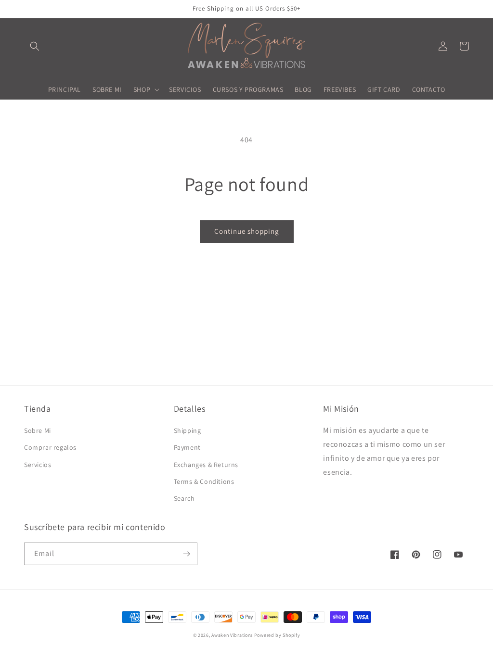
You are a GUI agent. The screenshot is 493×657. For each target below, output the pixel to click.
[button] (34, 46)
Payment (187, 447)
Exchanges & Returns (206, 464)
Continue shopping (246, 231)
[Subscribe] (186, 554)
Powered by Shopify (277, 635)
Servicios (37, 464)
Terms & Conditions (204, 481)
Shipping (187, 430)
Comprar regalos (50, 447)
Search (184, 498)
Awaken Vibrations (232, 635)
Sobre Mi (37, 430)
